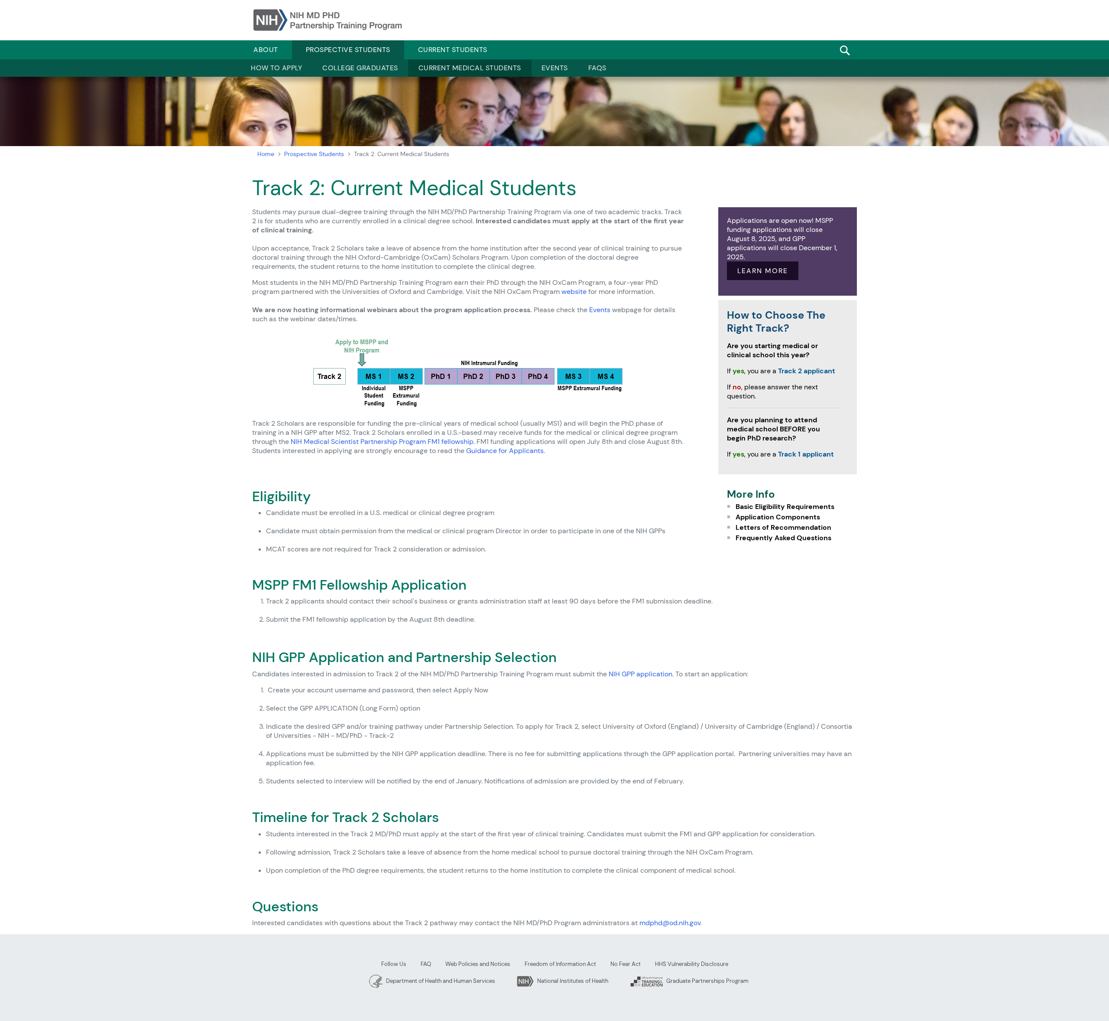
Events (555, 67)
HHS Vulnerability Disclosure (691, 964)
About (265, 49)
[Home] (328, 19)
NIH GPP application (640, 673)
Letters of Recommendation (783, 527)
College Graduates (360, 67)
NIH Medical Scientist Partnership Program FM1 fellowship (382, 441)
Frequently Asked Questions (783, 537)
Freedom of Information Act (560, 964)
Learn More (762, 270)
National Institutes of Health (572, 981)
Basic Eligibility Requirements (785, 506)
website (574, 291)
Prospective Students (348, 49)
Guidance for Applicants (505, 450)
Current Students (452, 49)
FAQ (426, 964)
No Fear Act (625, 964)
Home (265, 154)
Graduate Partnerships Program (707, 981)
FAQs (597, 67)
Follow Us (393, 964)
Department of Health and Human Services (440, 981)
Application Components (778, 517)
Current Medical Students (469, 67)
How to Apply (276, 67)
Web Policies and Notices (477, 964)
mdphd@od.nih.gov (669, 922)
